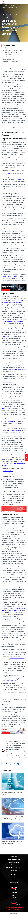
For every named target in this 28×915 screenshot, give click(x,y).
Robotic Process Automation (14, 867)
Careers (14, 895)
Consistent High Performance (10, 52)
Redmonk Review (6, 336)
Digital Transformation (14, 859)
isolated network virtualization (17, 369)
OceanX (14, 276)
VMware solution (7, 173)
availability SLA (5, 408)
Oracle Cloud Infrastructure (13, 15)
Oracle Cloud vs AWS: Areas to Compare (11, 48)
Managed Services (14, 862)
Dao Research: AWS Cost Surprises (13, 321)
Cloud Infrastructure (14, 865)
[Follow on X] (8, 905)
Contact (14, 897)
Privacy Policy (17, 909)
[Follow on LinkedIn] (14, 905)
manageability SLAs (12, 421)
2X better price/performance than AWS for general (12, 302)
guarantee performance (14, 430)
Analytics (14, 870)
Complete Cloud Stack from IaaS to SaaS (12, 50)
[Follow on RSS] (20, 905)
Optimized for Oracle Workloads (10, 61)
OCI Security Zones (8, 471)
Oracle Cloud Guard (8, 479)
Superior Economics (7, 54)
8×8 (25, 274)
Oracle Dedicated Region (8, 59)
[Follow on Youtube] (17, 905)
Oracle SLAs (12, 406)
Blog (4, 15)
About (14, 890)
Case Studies (14, 880)
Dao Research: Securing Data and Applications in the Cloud (13, 463)
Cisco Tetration (7, 276)
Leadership (14, 892)
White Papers (14, 882)
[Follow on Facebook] (11, 905)
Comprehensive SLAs (8, 57)
